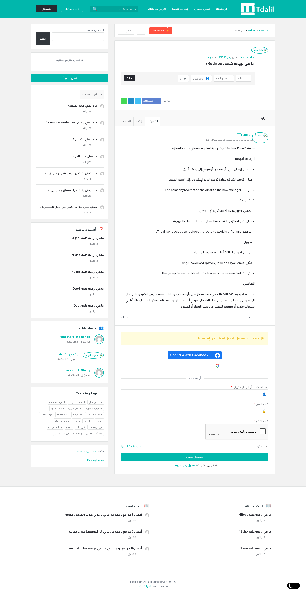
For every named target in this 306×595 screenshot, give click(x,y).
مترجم (69, 427)
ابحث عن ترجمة (95, 30)
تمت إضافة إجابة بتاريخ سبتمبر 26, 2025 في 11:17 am (230, 139)
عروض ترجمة (95, 427)
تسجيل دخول (72, 9)
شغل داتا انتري (62, 421)
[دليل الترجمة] (254, 9)
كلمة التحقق (261, 421)
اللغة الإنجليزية (75, 408)
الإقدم (139, 121)
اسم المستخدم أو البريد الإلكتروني (249, 387)
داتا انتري (88, 421)
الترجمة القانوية (77, 402)
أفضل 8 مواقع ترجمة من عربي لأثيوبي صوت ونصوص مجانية (103, 514)
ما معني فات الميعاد (84, 156)
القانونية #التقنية (57, 402)
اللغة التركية (78, 414)
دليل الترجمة (145, 586)
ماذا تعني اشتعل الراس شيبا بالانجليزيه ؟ (71, 173)
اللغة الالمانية (57, 408)
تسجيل (46, 8)
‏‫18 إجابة (87, 212)
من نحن (165, 26)
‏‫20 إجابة (87, 195)
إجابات (86, 94)
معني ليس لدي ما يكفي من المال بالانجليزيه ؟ (68, 206)
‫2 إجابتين (93, 243)
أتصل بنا (180, 26)
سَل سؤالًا (70, 78)
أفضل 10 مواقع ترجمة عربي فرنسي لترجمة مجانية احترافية (105, 548)
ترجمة (209, 57)
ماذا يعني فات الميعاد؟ (82, 105)
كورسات (80, 427)
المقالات (221, 26)
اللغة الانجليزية (95, 414)
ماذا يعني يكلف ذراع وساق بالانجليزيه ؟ (72, 190)
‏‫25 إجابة (87, 111)
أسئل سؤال (202, 8)
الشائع (98, 94)
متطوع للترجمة (68, 354)
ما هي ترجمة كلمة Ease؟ (88, 271)
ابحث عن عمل (95, 402)
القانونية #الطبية (94, 408)
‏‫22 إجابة (87, 162)
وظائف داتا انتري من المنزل (68, 433)
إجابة (130, 78)
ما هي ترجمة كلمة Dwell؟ (87, 288)
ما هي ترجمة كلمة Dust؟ (88, 305)
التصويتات (152, 121)
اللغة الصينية (63, 414)
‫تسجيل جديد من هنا (185, 465)
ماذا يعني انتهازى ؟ (85, 139)
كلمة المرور (261, 404)
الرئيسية (221, 8)
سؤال (77, 421)
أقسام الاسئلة (200, 26)
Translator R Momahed (73, 336)
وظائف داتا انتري (94, 433)
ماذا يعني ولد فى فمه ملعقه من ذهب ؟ (71, 122)
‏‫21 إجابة (87, 178)
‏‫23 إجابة (87, 128)
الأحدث (127, 121)
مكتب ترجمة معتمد (87, 451)
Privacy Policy (95, 460)
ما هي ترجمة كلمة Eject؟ (88, 238)
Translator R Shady (76, 370)
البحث (43, 38)
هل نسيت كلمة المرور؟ (133, 446)
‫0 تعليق (132, 520)
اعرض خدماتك (157, 8)
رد (249, 317)
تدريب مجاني (47, 414)
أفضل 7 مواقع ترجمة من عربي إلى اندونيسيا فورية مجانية (105, 531)
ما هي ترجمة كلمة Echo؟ (88, 255)
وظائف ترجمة (180, 8)
